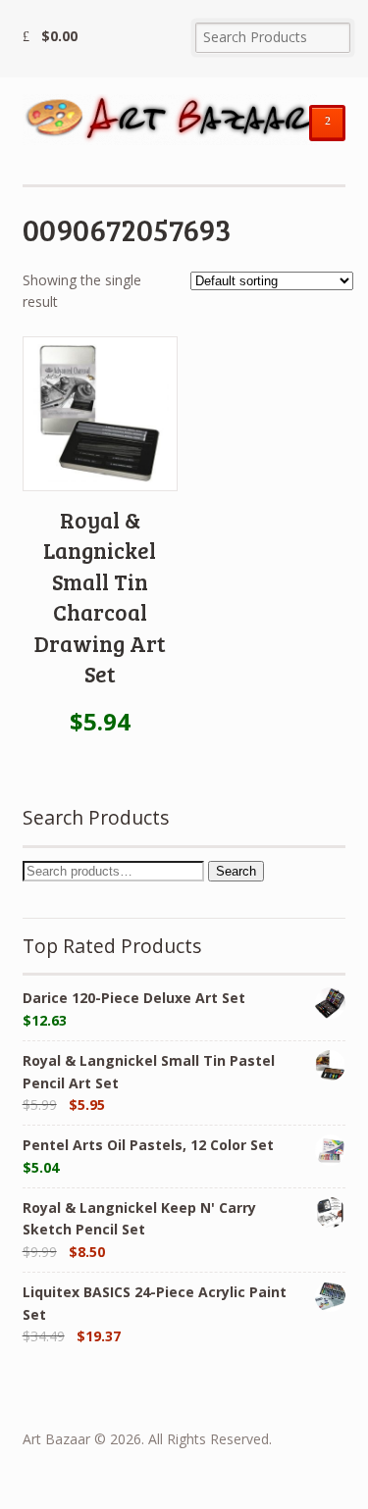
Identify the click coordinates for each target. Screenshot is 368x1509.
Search (236, 871)
